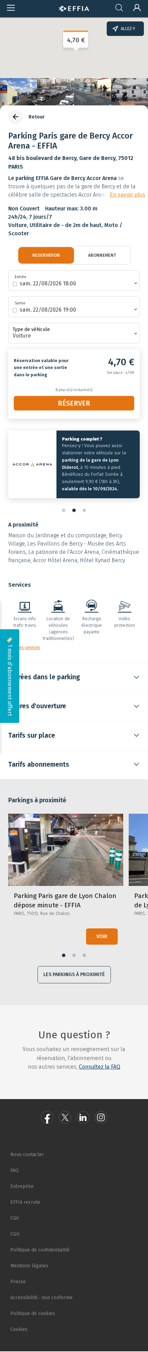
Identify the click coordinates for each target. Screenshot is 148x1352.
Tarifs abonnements (38, 764)
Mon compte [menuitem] (133, 6)
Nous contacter (27, 1154)
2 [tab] (74, 510)
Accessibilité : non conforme (41, 1298)
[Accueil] (74, 7)
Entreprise (22, 1186)
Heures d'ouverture (37, 706)
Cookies (19, 1329)
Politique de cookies (32, 1313)
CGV (14, 1218)
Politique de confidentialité (40, 1250)
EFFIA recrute (25, 1202)
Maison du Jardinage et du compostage (57, 535)
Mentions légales (29, 1266)
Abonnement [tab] (102, 255)
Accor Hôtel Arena (55, 560)
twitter (65, 1117)
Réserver (74, 403)
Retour (37, 117)
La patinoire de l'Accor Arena (63, 552)
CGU (14, 1234)
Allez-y (128, 28)
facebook (47, 1117)
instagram (101, 1117)
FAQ (14, 1170)
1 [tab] (63, 510)
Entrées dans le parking (44, 677)
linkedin (83, 1117)
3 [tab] (84, 510)
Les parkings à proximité (74, 974)
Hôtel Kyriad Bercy (102, 560)
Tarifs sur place (31, 735)
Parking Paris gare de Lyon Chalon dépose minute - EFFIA (65, 882)
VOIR (101, 936)
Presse (18, 1282)
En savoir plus (127, 195)
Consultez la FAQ (99, 1066)
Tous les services (24, 647)
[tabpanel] (74, 466)
